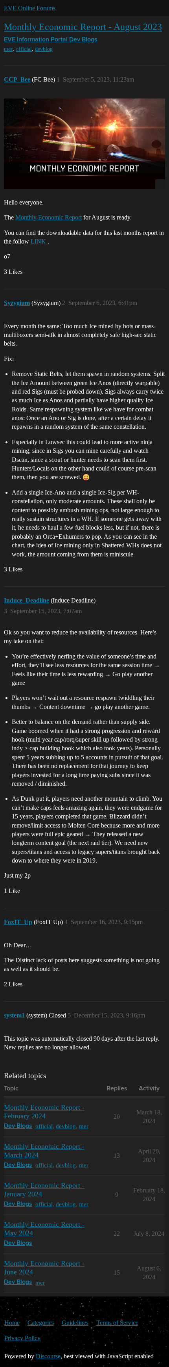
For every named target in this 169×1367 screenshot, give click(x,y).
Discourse (48, 1356)
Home (12, 1322)
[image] (84, 144)
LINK (39, 241)
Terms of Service (117, 1322)
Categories (41, 1322)
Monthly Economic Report (48, 217)
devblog (44, 49)
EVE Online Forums (29, 8)
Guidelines (75, 1322)
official (24, 49)
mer (8, 49)
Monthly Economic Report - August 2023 (83, 26)
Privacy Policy (22, 1338)
